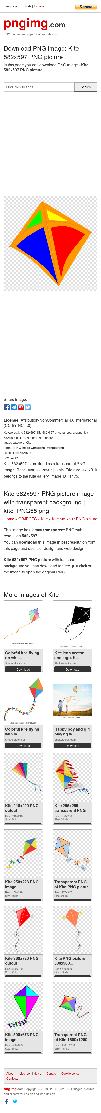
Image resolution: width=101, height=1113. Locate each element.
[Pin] (21, 407)
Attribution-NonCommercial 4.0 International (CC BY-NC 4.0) (50, 422)
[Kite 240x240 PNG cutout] (23, 777)
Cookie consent (71, 1073)
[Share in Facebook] (7, 407)
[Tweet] (28, 407)
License (24, 1073)
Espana (39, 6)
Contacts (12, 1078)
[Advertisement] (50, 145)
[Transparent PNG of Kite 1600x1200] (72, 1006)
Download (23, 669)
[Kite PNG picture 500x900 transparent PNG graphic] (72, 930)
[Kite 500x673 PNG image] (23, 1006)
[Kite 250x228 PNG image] (23, 853)
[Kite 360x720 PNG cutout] (23, 930)
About (10, 1073)
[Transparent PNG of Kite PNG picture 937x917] (72, 853)
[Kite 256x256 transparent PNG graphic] (72, 777)
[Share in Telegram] (14, 407)
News (37, 1073)
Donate (51, 1073)
